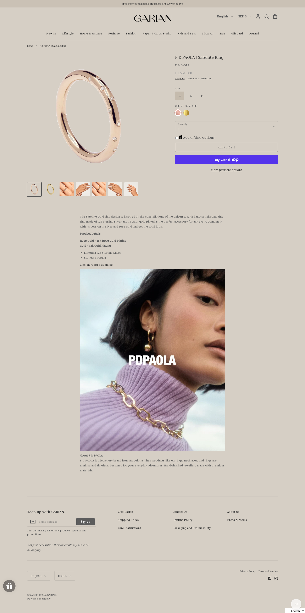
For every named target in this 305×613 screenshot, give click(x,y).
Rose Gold (178, 112)
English (223, 16)
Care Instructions (129, 528)
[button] (295, 610)
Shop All (207, 33)
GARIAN (51, 594)
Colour (186, 106)
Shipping (180, 78)
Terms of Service (268, 571)
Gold (186, 113)
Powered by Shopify (38, 598)
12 (190, 96)
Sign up (85, 522)
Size (177, 88)
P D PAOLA (182, 65)
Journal (254, 33)
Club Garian (125, 512)
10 (179, 96)
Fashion (131, 33)
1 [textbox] (178, 128)
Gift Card (237, 33)
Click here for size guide (96, 265)
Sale (222, 33)
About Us (233, 512)
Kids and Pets (187, 33)
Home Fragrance (91, 33)
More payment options (226, 170)
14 (202, 96)
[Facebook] (268, 578)
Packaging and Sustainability (192, 528)
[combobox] (226, 126)
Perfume (114, 33)
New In (51, 33)
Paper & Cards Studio (157, 33)
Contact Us (180, 512)
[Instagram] (274, 578)
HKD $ (242, 16)
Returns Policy (182, 520)
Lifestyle (68, 33)
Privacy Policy (247, 571)
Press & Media (237, 520)
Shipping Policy (128, 520)
